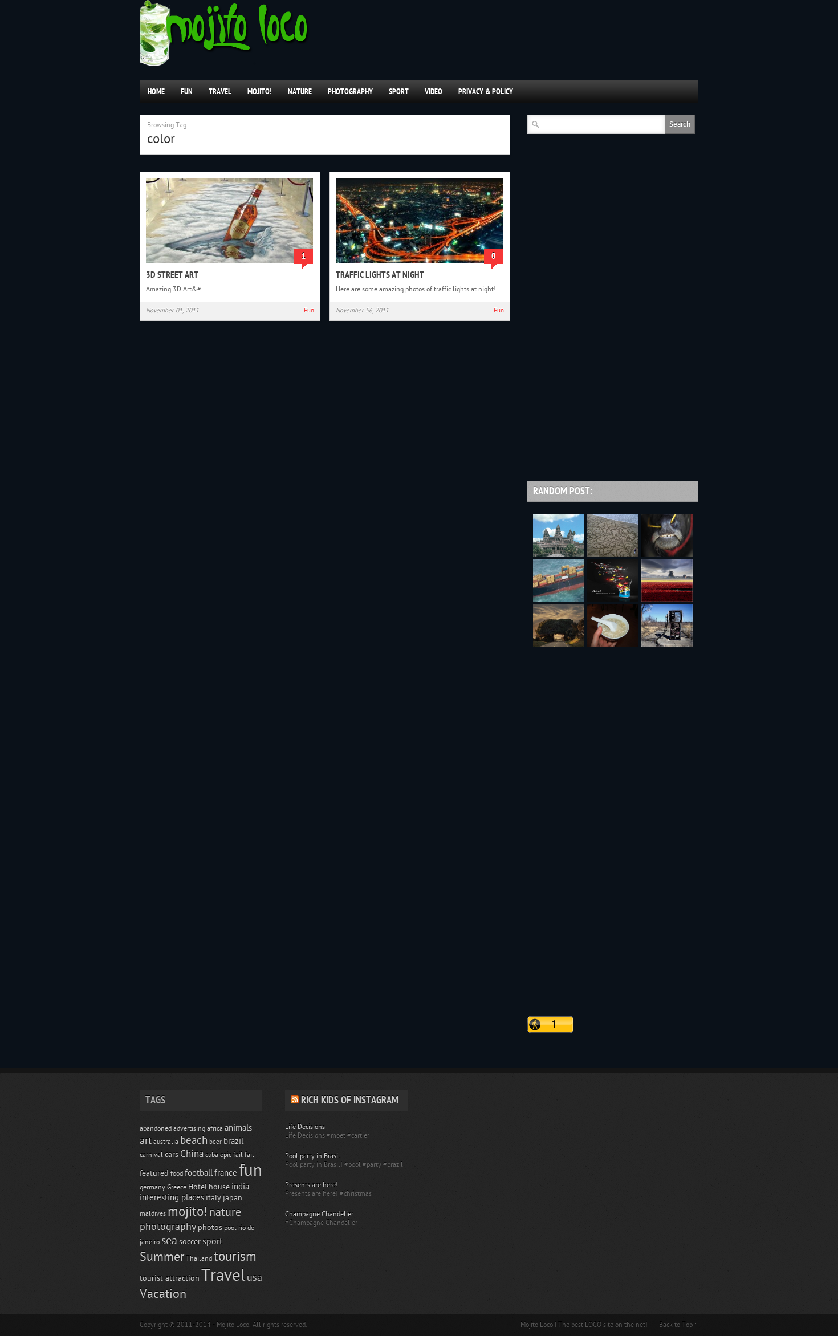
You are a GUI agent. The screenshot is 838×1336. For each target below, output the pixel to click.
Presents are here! (311, 1185)
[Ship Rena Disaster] (558, 599)
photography (168, 1227)
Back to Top (676, 1325)
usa (254, 1278)
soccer (190, 1241)
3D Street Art (172, 275)
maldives (153, 1213)
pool (230, 1228)
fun (250, 1170)
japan (232, 1198)
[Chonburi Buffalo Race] (667, 554)
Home (156, 91)
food (176, 1173)
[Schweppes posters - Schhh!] (612, 599)
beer (215, 1142)
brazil (233, 1141)
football (199, 1173)
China (192, 1154)
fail (249, 1155)
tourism (235, 1256)
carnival (151, 1155)
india (240, 1187)
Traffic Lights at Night (380, 275)
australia (165, 1142)
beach (194, 1140)
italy (213, 1198)
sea (169, 1241)
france (225, 1173)
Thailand (199, 1258)
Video (433, 91)
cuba (211, 1155)
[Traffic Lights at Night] (419, 265)
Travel (220, 91)
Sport (399, 91)
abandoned (156, 1128)
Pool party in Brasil (312, 1156)
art (146, 1141)
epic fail (231, 1155)
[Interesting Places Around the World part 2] (558, 644)
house (219, 1187)
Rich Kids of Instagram (349, 1100)
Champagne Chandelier (319, 1214)
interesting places (172, 1198)
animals (238, 1128)
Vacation (163, 1294)
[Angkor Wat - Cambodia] (558, 554)
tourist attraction (170, 1278)
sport (212, 1241)
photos (210, 1227)
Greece (176, 1187)
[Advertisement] (612, 395)
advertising (189, 1128)
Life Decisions (305, 1127)
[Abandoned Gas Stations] (667, 644)
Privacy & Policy (485, 91)
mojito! (188, 1211)
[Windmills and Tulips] (667, 599)
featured (154, 1173)
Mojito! (259, 91)
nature (225, 1212)
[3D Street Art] (229, 265)
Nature (300, 91)
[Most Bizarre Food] (612, 644)
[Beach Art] (612, 554)
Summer (162, 1257)
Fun (187, 91)
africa (215, 1128)
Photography (350, 91)
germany (152, 1187)
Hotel (197, 1187)
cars (171, 1154)
